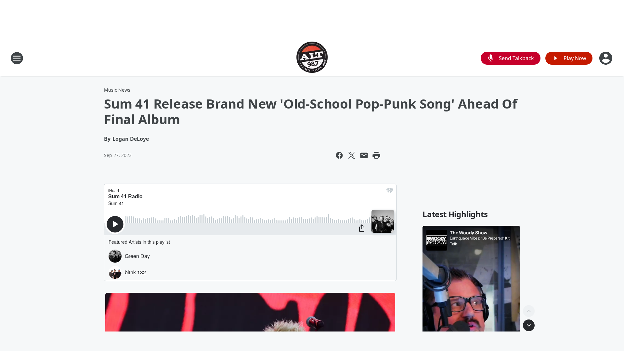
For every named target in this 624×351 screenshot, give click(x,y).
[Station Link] (312, 58)
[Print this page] (376, 155)
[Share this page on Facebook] (339, 155)
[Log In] (606, 58)
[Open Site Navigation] (16, 58)
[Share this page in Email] (364, 155)
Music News (117, 90)
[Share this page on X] (351, 155)
